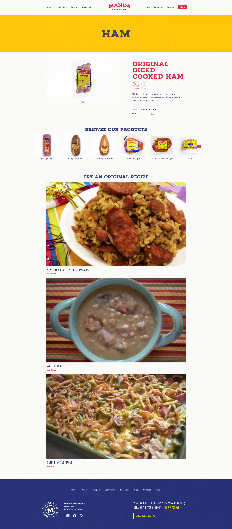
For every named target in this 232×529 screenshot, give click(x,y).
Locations (158, 7)
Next (199, 147)
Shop (182, 7)
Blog (148, 7)
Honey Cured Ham (76, 159)
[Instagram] (68, 516)
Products (61, 7)
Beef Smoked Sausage (162, 159)
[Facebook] (74, 516)
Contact (170, 7)
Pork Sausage (133, 159)
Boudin (191, 159)
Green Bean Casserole (59, 462)
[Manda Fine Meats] (119, 7)
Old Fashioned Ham (104, 159)
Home (74, 490)
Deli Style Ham (47, 159)
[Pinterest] (81, 516)
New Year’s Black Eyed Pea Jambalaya (68, 270)
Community (87, 7)
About (50, 7)
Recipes (74, 7)
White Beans (54, 366)
